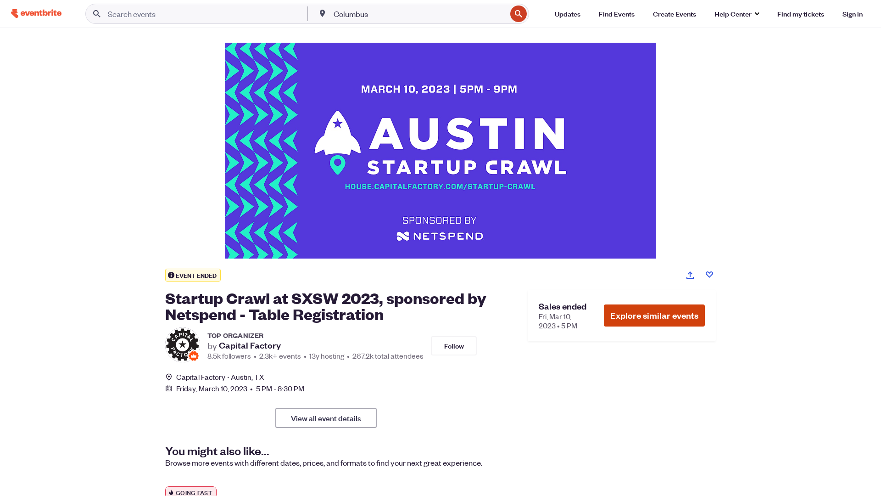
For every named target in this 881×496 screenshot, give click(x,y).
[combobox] (419, 13)
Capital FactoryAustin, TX (220, 377)
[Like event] (709, 274)
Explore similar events (654, 315)
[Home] (36, 13)
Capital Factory (250, 345)
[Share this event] (690, 275)
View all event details (326, 418)
